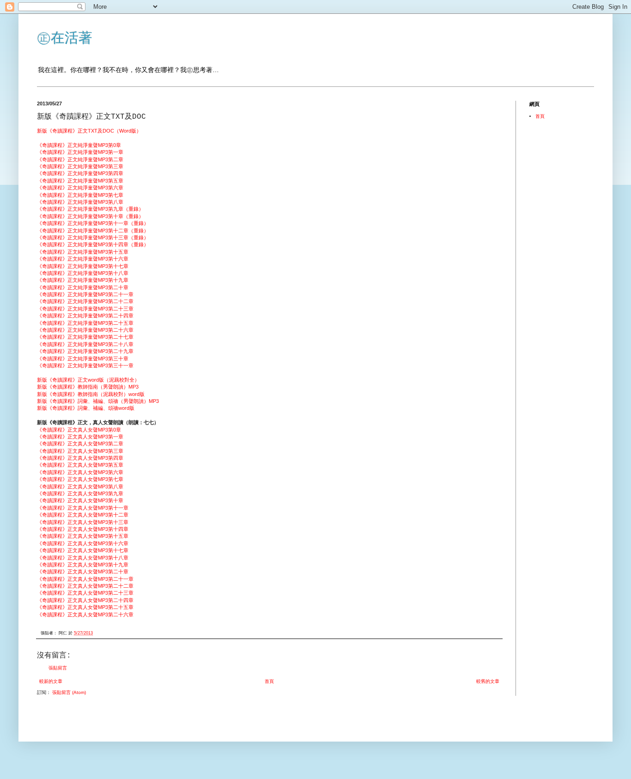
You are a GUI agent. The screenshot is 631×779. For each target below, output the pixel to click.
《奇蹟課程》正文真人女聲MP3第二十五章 (85, 607)
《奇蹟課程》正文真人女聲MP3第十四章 (82, 529)
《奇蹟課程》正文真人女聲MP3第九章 (80, 493)
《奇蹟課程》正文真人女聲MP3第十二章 (82, 514)
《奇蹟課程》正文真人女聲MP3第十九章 (82, 564)
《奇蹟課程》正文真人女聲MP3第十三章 (82, 522)
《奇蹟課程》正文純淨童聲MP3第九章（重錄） (90, 209)
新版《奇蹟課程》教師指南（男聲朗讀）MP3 (88, 387)
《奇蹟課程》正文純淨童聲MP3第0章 (79, 145)
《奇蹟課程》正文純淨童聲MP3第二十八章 (85, 344)
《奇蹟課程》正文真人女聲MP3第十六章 (82, 543)
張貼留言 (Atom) (69, 692)
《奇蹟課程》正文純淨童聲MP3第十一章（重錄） (93, 223)
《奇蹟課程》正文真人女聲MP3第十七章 (82, 550)
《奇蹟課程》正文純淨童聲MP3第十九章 (82, 280)
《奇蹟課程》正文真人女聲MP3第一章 (80, 436)
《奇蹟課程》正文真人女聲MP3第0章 (79, 429)
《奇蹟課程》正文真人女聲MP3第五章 (80, 465)
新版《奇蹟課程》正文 (62, 131)
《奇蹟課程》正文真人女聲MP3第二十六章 (85, 614)
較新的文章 (50, 681)
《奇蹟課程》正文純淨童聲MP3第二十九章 (85, 351)
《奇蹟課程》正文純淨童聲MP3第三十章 (82, 358)
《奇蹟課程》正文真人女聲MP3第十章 (80, 500)
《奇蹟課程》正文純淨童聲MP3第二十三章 (85, 308)
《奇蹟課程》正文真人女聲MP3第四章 (80, 458)
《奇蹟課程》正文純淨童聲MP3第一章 (80, 152)
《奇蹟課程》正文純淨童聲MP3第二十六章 (85, 330)
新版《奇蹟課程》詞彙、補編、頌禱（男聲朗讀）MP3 (98, 401)
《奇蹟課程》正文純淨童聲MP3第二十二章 (85, 301)
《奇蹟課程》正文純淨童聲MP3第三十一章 (85, 365)
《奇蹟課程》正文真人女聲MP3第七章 (80, 479)
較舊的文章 (487, 681)
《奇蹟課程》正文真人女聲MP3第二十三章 (85, 593)
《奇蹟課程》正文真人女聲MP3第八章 (80, 486)
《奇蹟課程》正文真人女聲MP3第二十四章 (85, 600)
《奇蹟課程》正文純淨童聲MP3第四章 (80, 173)
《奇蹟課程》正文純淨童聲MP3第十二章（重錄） (93, 230)
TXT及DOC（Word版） (114, 131)
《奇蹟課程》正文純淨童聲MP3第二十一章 (85, 294)
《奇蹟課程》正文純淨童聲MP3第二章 (80, 159)
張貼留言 (58, 667)
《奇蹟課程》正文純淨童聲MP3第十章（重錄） (90, 216)
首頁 (269, 681)
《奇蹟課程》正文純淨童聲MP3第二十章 (82, 287)
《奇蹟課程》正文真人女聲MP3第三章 (80, 451)
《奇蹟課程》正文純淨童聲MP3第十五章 (82, 252)
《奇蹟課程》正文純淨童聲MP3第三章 (80, 166)
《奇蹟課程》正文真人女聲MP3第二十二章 (85, 586)
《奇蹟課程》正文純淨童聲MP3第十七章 (82, 266)
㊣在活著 (64, 37)
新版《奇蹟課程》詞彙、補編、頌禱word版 (85, 408)
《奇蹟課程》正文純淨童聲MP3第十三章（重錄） (93, 237)
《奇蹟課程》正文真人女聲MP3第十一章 (82, 508)
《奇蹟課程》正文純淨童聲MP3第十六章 (82, 259)
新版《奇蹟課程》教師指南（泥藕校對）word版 (91, 394)
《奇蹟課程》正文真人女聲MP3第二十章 (82, 571)
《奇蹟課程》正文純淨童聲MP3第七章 (80, 195)
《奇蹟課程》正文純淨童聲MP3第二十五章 (85, 323)
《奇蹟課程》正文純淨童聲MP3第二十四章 (85, 315)
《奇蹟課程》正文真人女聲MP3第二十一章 (85, 579)
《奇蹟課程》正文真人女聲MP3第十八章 (82, 557)
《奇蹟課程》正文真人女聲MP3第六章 (80, 472)
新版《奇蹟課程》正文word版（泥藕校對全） (88, 380)
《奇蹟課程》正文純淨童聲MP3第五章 (80, 180)
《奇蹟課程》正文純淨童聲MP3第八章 (80, 202)
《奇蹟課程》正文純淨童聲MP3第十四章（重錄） (93, 244)
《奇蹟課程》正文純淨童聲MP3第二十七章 (85, 337)
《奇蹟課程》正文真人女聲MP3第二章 (80, 443)
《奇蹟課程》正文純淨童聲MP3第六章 (80, 187)
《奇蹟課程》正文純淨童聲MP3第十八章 (82, 273)
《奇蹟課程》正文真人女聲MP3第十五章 (82, 536)
